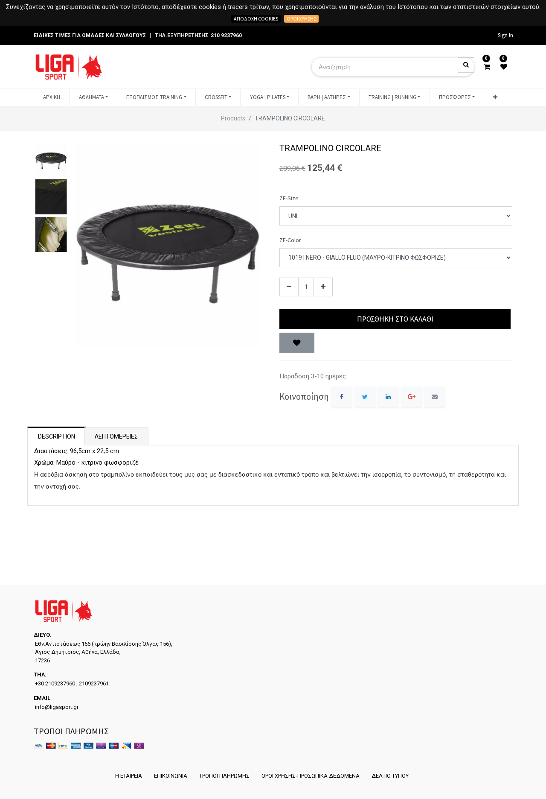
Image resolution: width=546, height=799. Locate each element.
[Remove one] (289, 287)
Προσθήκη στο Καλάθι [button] (395, 319)
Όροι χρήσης (301, 18)
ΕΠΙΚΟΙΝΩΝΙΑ (170, 776)
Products (233, 118)
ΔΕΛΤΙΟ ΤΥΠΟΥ (390, 776)
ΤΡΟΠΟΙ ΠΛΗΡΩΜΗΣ (224, 776)
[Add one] (323, 287)
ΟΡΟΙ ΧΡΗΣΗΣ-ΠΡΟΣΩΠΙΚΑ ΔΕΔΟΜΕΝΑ (310, 776)
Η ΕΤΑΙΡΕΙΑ (128, 776)
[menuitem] (51, 97)
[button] (495, 97)
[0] (487, 67)
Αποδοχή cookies (256, 18)
